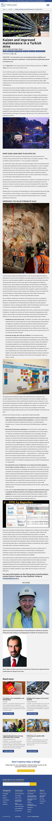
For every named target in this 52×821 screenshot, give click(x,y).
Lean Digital (18, 795)
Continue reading (8, 713)
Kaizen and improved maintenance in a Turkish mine (28, 9)
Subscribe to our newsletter (26, 770)
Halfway (29, 802)
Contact (42, 803)
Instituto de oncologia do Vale (31, 805)
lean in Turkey (10, 51)
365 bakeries (30, 793)
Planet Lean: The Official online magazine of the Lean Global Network (26, 1)
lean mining (25, 51)
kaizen (4, 51)
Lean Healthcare (19, 808)
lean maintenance (18, 51)
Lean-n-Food (18, 797)
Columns (5, 802)
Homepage (5, 793)
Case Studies (6, 800)
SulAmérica (30, 807)
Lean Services (18, 810)
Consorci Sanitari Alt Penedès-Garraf (32, 796)
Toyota (29, 811)
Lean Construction (19, 793)
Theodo (29, 809)
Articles (10, 9)
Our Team (42, 798)
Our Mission (43, 801)
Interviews (5, 804)
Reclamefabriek (35, 816)
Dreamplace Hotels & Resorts (32, 799)
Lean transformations (40, 51)
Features (5, 797)
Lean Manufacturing (18, 804)
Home (4, 9)
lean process (32, 51)
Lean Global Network (42, 796)
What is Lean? (43, 793)
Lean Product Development (18, 800)
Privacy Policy (18, 816)
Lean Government (19, 806)
